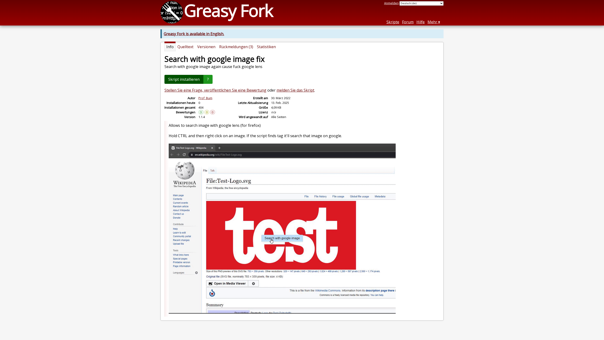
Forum (408, 22)
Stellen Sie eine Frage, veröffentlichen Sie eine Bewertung (215, 90)
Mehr (432, 22)
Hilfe (420, 22)
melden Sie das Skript (295, 90)
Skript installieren (184, 79)
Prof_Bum (205, 98)
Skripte (392, 22)
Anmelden (391, 3)
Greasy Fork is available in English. (194, 33)
